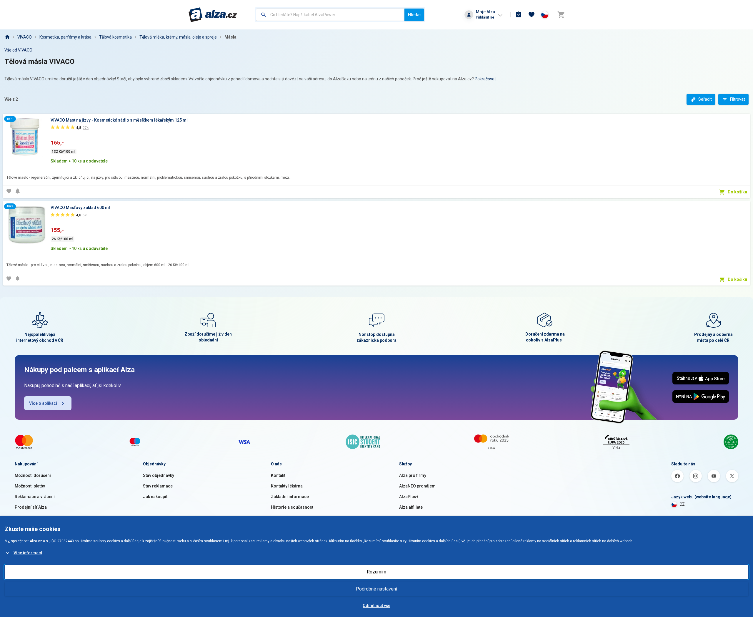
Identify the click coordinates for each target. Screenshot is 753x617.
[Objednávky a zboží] (518, 14)
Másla (230, 37)
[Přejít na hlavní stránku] (213, 14)
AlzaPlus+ (409, 496)
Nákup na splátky (31, 517)
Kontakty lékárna (287, 486)
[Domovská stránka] (7, 37)
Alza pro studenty (416, 517)
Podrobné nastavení (376, 589)
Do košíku (737, 192)
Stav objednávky (158, 475)
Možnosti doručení (33, 475)
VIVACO (24, 37)
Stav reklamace (158, 486)
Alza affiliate (411, 507)
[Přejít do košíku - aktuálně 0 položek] (560, 14)
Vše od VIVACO (18, 50)
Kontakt (278, 475)
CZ (682, 504)
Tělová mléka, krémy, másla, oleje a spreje (178, 37)
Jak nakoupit (155, 496)
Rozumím (376, 572)
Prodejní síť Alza (31, 507)
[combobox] (330, 15)
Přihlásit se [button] (485, 17)
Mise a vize (281, 517)
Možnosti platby (30, 486)
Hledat (414, 14)
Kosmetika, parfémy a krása (65, 37)
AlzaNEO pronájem (417, 486)
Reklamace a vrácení (35, 496)
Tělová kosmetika (115, 37)
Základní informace (290, 496)
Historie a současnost (292, 507)
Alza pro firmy (412, 475)
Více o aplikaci (43, 403)
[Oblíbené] (531, 14)
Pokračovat (485, 79)
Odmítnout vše (376, 605)
